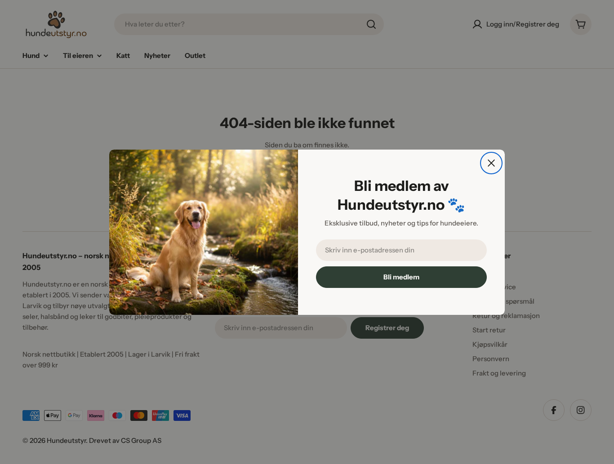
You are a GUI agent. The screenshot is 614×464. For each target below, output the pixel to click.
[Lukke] (491, 163)
